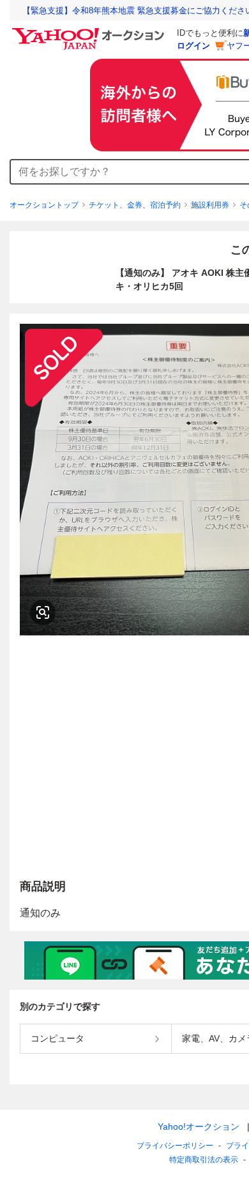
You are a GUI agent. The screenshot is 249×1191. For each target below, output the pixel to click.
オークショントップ (44, 205)
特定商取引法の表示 (203, 1159)
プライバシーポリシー (175, 1145)
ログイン (193, 45)
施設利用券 (210, 205)
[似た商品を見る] (43, 612)
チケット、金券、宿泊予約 (135, 205)
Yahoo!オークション (198, 1126)
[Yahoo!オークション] (90, 31)
